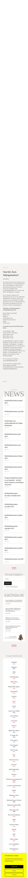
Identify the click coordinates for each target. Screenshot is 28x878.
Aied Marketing (14, 677)
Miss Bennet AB (14, 810)
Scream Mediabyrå (14, 844)
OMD (14, 819)
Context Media (14, 716)
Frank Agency (14, 740)
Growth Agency (14, 745)
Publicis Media (14, 839)
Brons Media (14, 691)
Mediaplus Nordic (14, 795)
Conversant (14, 720)
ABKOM (13, 662)
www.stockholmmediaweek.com (10, 360)
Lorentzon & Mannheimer (14, 785)
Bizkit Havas (14, 681)
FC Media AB (14, 735)
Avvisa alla (14, 874)
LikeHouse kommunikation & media (14, 779)
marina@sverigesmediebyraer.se (10, 368)
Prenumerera (7, 583)
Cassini (14, 706)
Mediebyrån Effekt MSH (14, 805)
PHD (14, 834)
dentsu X (14, 725)
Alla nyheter (14, 567)
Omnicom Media (14, 824)
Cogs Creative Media (14, 711)
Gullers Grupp (14, 750)
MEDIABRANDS (14, 769)
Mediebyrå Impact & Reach (14, 800)
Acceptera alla (14, 866)
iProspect (14, 774)
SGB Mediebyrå (14, 849)
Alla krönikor (14, 645)
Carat (14, 701)
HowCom (14, 764)
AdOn (14, 672)
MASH (14, 790)
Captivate (14, 696)
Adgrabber (14, 667)
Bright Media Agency (14, 686)
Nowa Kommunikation (14, 815)
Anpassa (14, 870)
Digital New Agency (14, 730)
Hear (14, 755)
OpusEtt (14, 829)
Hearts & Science (14, 759)
